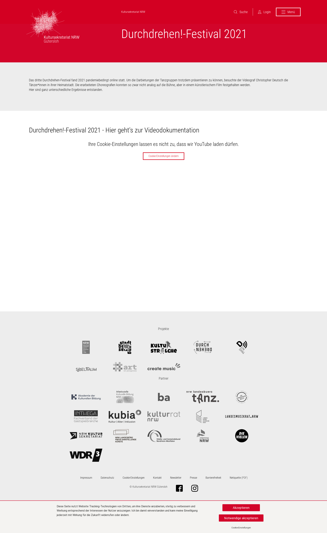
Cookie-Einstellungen (241, 528)
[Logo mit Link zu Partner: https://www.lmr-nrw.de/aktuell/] (241, 416)
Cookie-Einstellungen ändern (164, 156)
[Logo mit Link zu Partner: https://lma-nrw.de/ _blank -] (202, 416)
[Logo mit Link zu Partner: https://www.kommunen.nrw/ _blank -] (163, 436)
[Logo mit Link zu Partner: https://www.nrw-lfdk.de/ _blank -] (125, 436)
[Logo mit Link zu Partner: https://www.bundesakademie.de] (163, 397)
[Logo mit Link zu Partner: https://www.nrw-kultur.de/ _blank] (86, 436)
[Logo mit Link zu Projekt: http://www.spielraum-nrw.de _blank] (86, 367)
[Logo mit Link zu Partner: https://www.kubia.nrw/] (125, 416)
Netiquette (235, 477)
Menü (291, 12)
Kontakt (157, 477)
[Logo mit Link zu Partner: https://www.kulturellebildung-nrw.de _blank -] (125, 397)
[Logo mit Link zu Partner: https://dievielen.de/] (241, 436)
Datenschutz (107, 477)
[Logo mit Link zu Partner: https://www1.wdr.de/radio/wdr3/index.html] (86, 455)
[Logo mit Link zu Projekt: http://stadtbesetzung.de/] (125, 347)
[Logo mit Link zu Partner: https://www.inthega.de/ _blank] (86, 416)
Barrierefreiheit (213, 477)
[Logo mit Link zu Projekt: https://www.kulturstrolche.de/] (163, 347)
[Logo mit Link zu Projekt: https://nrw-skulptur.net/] (86, 347)
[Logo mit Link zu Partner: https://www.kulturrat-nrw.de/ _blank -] (163, 416)
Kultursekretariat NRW (133, 11)
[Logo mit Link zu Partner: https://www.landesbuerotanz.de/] (202, 397)
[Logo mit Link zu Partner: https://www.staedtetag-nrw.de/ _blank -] (202, 436)
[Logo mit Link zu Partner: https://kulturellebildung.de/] (86, 397)
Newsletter (175, 477)
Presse (193, 477)
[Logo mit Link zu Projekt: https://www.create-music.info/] (163, 367)
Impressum (86, 477)
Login (267, 12)
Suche (243, 12)
